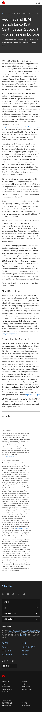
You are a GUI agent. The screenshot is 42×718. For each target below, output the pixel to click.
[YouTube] (8, 595)
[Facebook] (13, 595)
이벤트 (3, 684)
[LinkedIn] (3, 595)
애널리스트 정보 (7, 655)
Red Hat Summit (6, 692)
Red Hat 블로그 (26, 687)
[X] (18, 595)
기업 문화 (5, 647)
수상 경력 (23, 635)
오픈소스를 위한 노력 (28, 647)
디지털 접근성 (26, 705)
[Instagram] (23, 595)
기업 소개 (5, 643)
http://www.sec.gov (32, 395)
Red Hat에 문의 (6, 687)
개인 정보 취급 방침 (7, 703)
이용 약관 (24, 703)
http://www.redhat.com (10, 334)
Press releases (7, 14)
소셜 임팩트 (25, 651)
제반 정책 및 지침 (6, 705)
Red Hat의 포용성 (7, 689)
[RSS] (9, 416)
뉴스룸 (24, 643)
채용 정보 (25, 655)
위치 (23, 684)
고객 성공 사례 (6, 651)
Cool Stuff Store (27, 689)
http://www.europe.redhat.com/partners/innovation (21, 127)
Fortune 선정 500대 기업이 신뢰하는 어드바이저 (24, 630)
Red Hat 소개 (5, 681)
